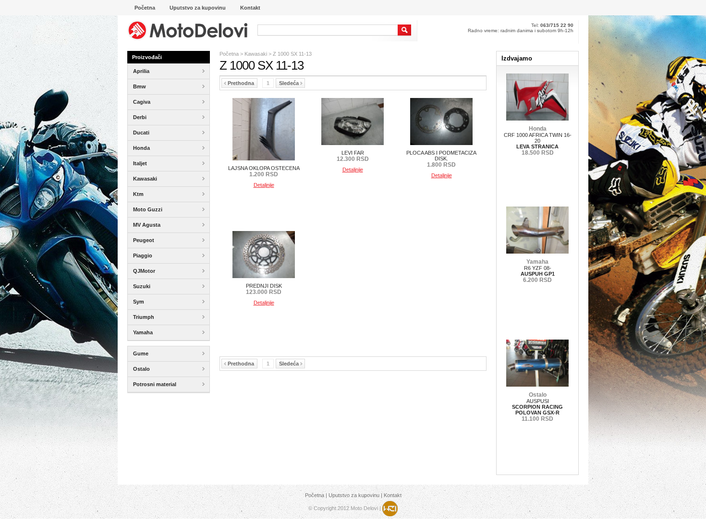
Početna (229, 54)
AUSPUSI (537, 407)
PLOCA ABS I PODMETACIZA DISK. (441, 159)
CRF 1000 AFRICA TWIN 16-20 (538, 141)
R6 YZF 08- (538, 271)
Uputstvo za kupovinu (354, 495)
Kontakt (393, 495)
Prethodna (241, 83)
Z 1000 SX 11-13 (292, 54)
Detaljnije (264, 185)
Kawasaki (255, 54)
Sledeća (289, 83)
